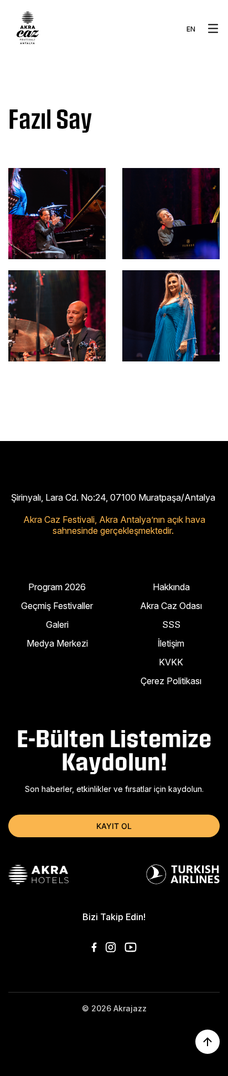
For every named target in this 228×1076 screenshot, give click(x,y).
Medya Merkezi (57, 643)
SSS (171, 624)
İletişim (171, 643)
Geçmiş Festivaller (57, 605)
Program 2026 (57, 586)
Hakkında (171, 586)
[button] (213, 28)
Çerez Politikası (171, 680)
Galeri (57, 624)
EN (190, 29)
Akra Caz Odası (171, 605)
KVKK (171, 662)
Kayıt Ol (114, 826)
